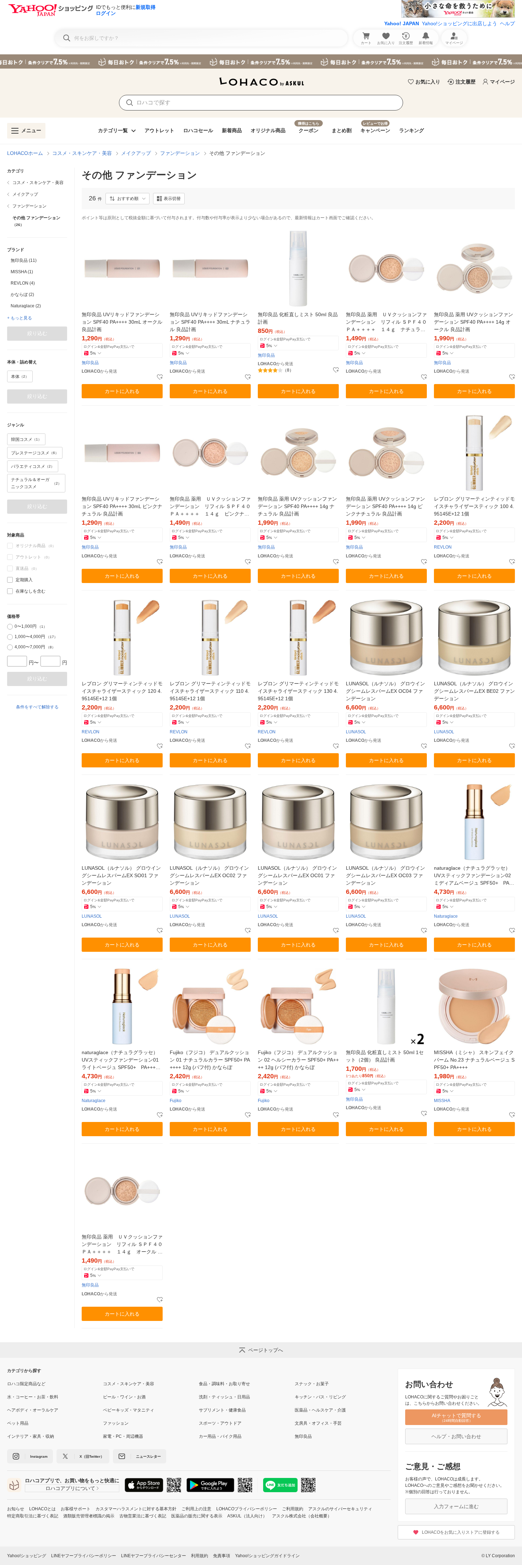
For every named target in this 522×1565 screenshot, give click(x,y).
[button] (127, 198)
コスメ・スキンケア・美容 (82, 153)
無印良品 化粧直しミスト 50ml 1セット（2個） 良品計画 (385, 1056)
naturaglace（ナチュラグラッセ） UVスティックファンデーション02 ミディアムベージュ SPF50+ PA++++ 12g (474, 876)
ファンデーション (180, 153)
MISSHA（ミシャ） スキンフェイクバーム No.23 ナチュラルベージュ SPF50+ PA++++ (474, 1059)
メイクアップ (136, 153)
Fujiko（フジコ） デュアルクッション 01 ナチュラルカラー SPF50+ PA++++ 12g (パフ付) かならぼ (210, 1059)
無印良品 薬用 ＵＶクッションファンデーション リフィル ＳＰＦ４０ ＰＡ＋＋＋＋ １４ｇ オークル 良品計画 (122, 1245)
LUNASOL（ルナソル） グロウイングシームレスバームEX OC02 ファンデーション (209, 875)
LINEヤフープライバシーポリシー (83, 1556)
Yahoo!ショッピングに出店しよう (459, 23)
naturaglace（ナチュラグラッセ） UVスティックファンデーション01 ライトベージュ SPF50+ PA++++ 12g (122, 1060)
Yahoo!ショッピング (26, 1556)
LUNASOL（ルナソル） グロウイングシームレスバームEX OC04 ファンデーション (385, 691)
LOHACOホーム (25, 153)
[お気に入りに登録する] (160, 377)
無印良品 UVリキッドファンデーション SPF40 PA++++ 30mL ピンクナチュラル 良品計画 (122, 506)
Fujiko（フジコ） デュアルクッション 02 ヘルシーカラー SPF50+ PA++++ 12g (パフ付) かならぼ (298, 1059)
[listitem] (37, 182)
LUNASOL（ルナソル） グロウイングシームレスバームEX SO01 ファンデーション (121, 875)
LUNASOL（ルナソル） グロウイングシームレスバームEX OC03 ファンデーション (385, 875)
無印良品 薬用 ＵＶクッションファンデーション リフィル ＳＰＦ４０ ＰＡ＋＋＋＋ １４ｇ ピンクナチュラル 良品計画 (210, 507)
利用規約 (199, 1556)
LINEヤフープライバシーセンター (153, 1556)
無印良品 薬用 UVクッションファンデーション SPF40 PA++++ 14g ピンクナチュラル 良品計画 (385, 506)
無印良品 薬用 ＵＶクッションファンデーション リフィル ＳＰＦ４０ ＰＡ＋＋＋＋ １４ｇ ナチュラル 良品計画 (386, 322)
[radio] (10, 627)
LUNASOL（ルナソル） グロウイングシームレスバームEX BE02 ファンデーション (474, 691)
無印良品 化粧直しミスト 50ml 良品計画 (298, 318)
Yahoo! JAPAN (401, 23)
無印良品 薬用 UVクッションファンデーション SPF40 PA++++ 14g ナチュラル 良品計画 (297, 506)
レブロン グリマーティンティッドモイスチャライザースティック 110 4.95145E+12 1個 (210, 691)
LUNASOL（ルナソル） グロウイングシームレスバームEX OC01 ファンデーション (297, 875)
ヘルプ (507, 23)
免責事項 (221, 1556)
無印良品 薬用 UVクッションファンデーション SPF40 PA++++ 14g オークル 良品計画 (473, 322)
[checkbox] (10, 580)
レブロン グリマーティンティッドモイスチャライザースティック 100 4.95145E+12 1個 (474, 506)
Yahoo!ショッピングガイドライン (267, 1556)
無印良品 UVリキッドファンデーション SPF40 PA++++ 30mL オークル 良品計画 (122, 322)
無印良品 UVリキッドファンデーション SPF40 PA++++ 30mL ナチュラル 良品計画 (210, 322)
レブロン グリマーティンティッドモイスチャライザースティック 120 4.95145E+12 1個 (122, 691)
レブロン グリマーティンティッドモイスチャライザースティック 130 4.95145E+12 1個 (298, 691)
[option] (37, 260)
